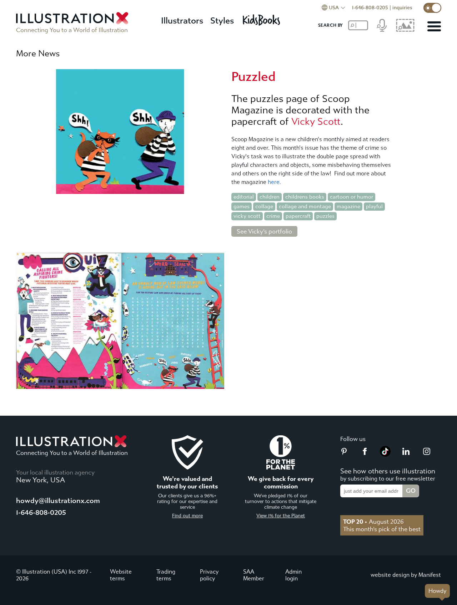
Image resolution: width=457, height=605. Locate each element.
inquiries (402, 8)
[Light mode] (432, 7)
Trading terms (165, 575)
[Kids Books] (262, 18)
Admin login (293, 575)
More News (38, 53)
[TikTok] (385, 454)
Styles (222, 21)
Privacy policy (209, 575)
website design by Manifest (406, 574)
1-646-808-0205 (370, 8)
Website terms (121, 575)
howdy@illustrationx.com (58, 501)
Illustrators (182, 21)
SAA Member (253, 575)
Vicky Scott (316, 121)
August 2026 (373, 521)
